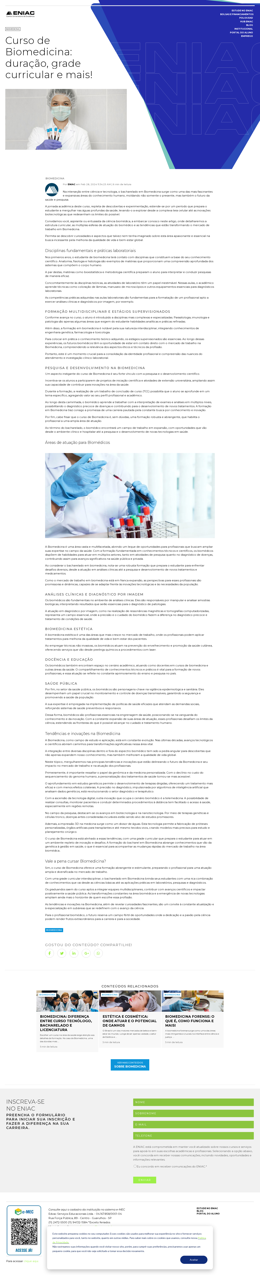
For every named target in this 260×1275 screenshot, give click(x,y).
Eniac (71, 184)
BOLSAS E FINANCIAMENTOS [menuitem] (236, 14)
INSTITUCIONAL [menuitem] (243, 28)
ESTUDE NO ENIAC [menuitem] (242, 10)
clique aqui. (31, 1261)
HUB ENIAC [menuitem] (246, 21)
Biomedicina (54, 178)
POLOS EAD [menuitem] (246, 17)
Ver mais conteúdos (130, 1064)
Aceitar (194, 1259)
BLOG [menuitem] (249, 25)
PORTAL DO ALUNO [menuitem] (241, 32)
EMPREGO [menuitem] (247, 36)
